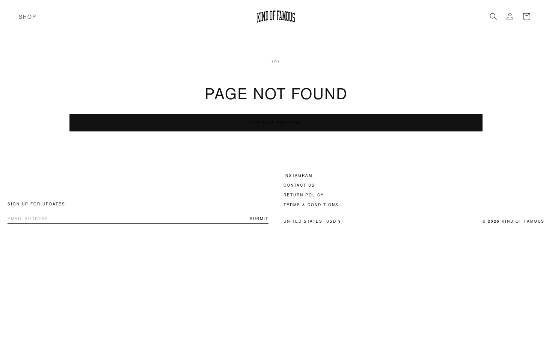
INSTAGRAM (298, 175)
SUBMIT (259, 218)
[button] (493, 16)
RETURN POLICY (304, 195)
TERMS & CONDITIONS (311, 204)
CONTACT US (299, 185)
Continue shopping (276, 122)
